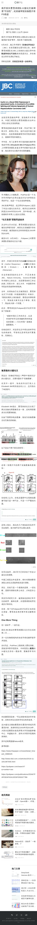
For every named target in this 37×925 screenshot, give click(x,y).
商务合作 (29, 918)
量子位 (26, 18)
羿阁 (16, 836)
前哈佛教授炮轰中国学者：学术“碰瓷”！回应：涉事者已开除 (25, 812)
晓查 (6, 18)
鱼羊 (16, 815)
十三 (19, 815)
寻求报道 (22, 918)
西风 (16, 847)
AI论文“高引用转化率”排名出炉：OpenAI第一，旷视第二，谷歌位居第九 (25, 801)
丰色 (16, 804)
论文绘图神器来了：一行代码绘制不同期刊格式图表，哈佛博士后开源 (25, 822)
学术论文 (5, 787)
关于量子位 (8, 918)
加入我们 (16, 918)
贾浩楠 (16, 826)
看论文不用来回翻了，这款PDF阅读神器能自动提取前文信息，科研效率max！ (25, 854)
